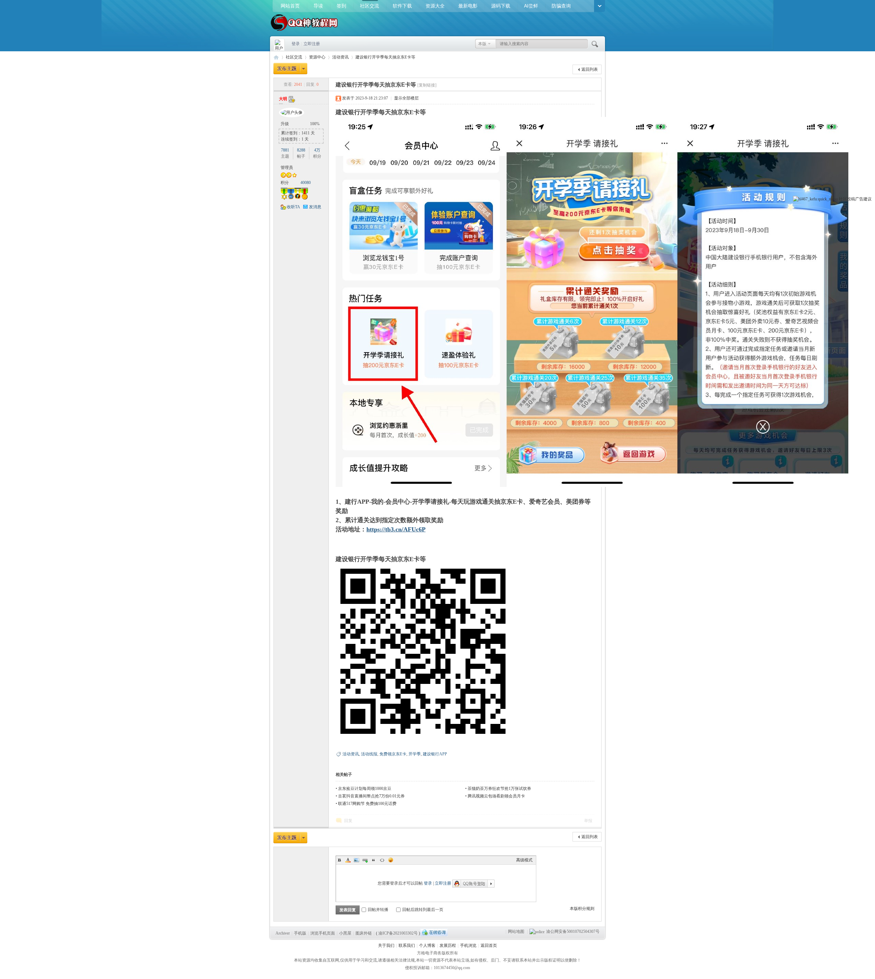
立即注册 (312, 43)
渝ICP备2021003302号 (398, 933)
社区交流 (369, 6)
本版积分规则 (582, 908)
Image (356, 860)
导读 (318, 6)
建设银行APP (435, 754)
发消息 (315, 206)
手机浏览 (468, 945)
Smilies (390, 860)
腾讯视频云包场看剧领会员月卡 (496, 796)
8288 (301, 150)
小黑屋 (345, 933)
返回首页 (489, 945)
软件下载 (402, 6)
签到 (341, 6)
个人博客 (427, 945)
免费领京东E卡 (392, 754)
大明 (283, 98)
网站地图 (516, 931)
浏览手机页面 (322, 933)
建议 (867, 199)
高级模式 (524, 860)
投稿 (851, 199)
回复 (348, 820)
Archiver (282, 933)
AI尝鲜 (531, 6)
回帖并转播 (378, 909)
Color (348, 860)
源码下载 (500, 6)
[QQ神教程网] (304, 31)
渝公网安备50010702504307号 (573, 931)
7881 (285, 150)
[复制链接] (426, 85)
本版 (482, 43)
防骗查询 (561, 6)
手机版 (300, 933)
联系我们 (407, 945)
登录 (296, 43)
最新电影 (467, 6)
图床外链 (363, 933)
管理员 (287, 167)
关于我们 (386, 945)
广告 (859, 199)
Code (382, 860)
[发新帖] (290, 68)
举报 (588, 820)
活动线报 (369, 754)
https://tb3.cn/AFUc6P (396, 529)
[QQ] (434, 932)
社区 (843, 199)
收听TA (293, 206)
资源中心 (317, 57)
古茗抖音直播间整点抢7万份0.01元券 (371, 796)
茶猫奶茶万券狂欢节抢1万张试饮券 (499, 788)
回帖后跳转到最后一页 (422, 909)
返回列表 (589, 69)
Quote (373, 860)
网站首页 (290, 6)
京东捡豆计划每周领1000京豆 (364, 788)
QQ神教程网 (276, 57)
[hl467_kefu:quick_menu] (815, 199)
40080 (305, 182)
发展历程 (448, 945)
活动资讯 (340, 57)
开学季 (414, 754)
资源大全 (435, 6)
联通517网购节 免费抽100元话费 (367, 803)
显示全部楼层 (406, 98)
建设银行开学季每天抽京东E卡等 (385, 57)
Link (365, 860)
